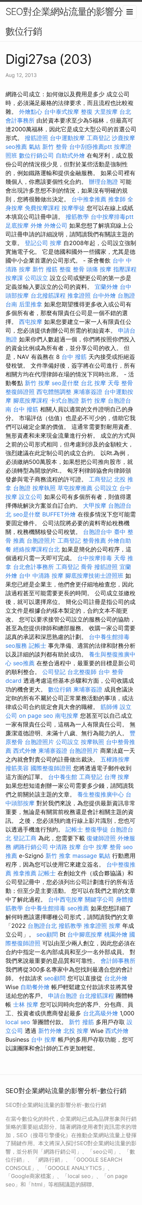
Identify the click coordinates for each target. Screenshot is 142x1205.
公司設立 (36, 278)
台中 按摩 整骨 (102, 847)
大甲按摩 (94, 505)
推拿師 (117, 199)
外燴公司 (55, 225)
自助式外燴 (70, 155)
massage (84, 855)
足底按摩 (17, 225)
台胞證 (22, 488)
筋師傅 (109, 706)
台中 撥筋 (74, 356)
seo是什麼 (65, 383)
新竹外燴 (50, 1030)
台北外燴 (115, 978)
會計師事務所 (117, 960)
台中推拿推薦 (88, 199)
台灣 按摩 (116, 776)
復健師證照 (101, 838)
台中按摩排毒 (94, 558)
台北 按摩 (93, 383)
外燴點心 (30, 111)
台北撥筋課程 (48, 295)
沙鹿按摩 (123, 138)
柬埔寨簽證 (87, 391)
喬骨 (86, 566)
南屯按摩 (66, 715)
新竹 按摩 (37, 383)
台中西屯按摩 (65, 899)
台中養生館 (62, 776)
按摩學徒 (73, 208)
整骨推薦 (94, 540)
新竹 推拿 (58, 855)
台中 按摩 (43, 1039)
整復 (86, 111)
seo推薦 (16, 146)
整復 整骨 (71, 269)
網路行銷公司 (30, 847)
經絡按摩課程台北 (36, 549)
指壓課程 (125, 269)
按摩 (56, 243)
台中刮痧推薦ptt (90, 146)
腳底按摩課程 (30, 400)
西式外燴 (24, 750)
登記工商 (24, 838)
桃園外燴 (115, 934)
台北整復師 (81, 671)
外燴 (36, 225)
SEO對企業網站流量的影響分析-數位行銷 (70, 21)
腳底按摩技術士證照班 (94, 575)
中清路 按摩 (65, 847)
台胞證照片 (41, 540)
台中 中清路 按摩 (41, 575)
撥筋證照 (36, 138)
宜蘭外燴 (106, 286)
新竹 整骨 (54, 146)
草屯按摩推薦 (75, 488)
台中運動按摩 (67, 138)
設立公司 (30, 496)
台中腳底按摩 (84, 934)
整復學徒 (96, 829)
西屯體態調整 (53, 391)
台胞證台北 (42, 925)
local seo (17, 1022)
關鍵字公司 (99, 899)
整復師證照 (20, 391)
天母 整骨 (120, 383)
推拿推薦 (24, 873)
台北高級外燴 (100, 1013)
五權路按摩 (115, 759)
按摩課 (14, 278)
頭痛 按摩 (98, 269)
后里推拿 (30, 304)
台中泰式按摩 (61, 111)
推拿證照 (79, 295)
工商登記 (98, 138)
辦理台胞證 (103, 181)
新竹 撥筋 (45, 269)
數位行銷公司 (36, 155)
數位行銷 (59, 689)
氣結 (34, 146)
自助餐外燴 (35, 987)
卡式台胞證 (64, 400)
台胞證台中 (97, 531)
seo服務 (16, 645)
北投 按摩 (75, 1030)
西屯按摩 (30, 321)
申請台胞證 (62, 995)
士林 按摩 (25, 1004)
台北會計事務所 (33, 566)
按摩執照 (44, 488)
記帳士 (37, 645)
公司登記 (54, 671)
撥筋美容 (17, 768)
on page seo (36, 715)
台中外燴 (104, 295)
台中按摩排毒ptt (112, 216)
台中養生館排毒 (109, 636)
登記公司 (36, 243)
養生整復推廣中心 (100, 794)
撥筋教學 (77, 216)
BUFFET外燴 (59, 514)
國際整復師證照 (51, 768)
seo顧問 (47, 934)
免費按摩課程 (42, 208)
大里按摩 (106, 111)
